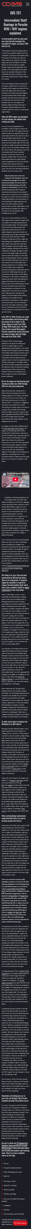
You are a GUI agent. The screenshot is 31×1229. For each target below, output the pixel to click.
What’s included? (9, 1190)
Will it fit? (7, 1176)
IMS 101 (6, 1164)
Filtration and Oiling (10, 1194)
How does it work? (10, 1181)
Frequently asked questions (12, 1168)
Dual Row (13, 896)
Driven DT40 (16, 769)
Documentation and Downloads (14, 1214)
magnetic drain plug (16, 780)
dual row (18, 912)
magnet (10, 785)
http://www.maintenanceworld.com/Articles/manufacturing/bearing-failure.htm (15, 568)
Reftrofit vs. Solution (10, 1185)
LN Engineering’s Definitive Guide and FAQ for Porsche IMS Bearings (15, 1145)
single (10, 912)
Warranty (7, 1210)
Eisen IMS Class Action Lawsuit (14, 428)
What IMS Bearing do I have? (13, 1172)
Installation (7, 1205)
